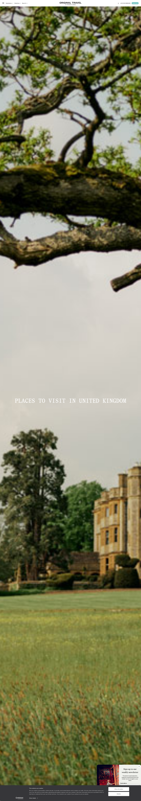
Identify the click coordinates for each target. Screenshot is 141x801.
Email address (123, 783)
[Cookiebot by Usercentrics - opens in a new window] (19, 798)
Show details (32, 798)
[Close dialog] (139, 766)
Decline (119, 793)
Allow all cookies (118, 789)
